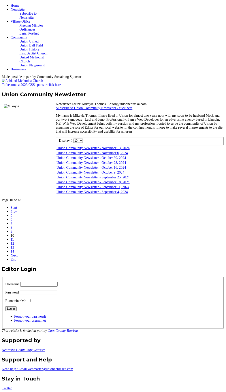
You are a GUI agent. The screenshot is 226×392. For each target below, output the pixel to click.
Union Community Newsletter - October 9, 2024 (90, 172)
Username (12, 284)
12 (12, 243)
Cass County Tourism (63, 330)
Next (14, 255)
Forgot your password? (30, 316)
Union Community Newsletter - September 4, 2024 (92, 192)
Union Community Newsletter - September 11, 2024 (92, 187)
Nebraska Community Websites (23, 350)
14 (12, 251)
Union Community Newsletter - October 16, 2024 (91, 167)
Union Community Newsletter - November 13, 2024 (93, 148)
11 (12, 239)
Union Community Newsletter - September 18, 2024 (93, 182)
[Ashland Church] (22, 81)
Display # (66, 140)
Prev (14, 211)
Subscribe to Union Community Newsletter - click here (94, 108)
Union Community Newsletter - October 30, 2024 (91, 158)
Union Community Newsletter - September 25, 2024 (93, 177)
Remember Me (15, 301)
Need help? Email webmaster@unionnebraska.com (37, 369)
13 (12, 247)
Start (14, 207)
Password (12, 292)
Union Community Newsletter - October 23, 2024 (91, 162)
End (13, 259)
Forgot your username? (30, 320)
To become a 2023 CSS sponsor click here (31, 85)
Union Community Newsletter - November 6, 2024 (92, 153)
